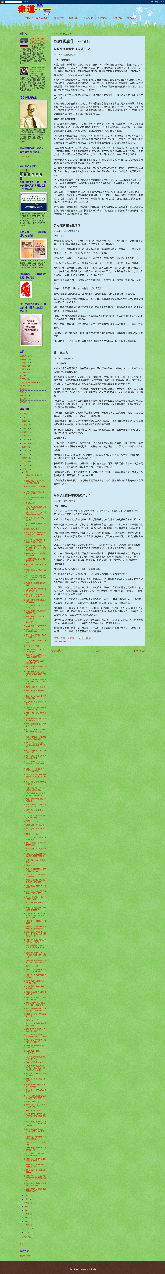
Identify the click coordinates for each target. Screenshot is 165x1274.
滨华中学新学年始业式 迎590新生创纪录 (34, 875)
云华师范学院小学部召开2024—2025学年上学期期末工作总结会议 (35, 1123)
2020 (24, 450)
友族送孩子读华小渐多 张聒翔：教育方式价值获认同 (34, 595)
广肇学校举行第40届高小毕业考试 (35, 524)
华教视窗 (62, 641)
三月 (26, 1199)
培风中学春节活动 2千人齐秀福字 (34, 1143)
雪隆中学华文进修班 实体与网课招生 (35, 1091)
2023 (24, 461)
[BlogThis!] (82, 638)
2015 (24, 432)
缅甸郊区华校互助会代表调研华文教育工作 (35, 1190)
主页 (98, 650)
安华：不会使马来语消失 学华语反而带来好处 (35, 757)
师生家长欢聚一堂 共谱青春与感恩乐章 (35, 829)
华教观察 (117, 18)
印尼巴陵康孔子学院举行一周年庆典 (35, 886)
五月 (26, 1206)
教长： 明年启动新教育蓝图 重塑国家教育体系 (34, 661)
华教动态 (103, 18)
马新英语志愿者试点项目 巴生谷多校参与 (35, 617)
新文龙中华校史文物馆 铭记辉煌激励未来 (35, 987)
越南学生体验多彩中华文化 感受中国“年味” (35, 1149)
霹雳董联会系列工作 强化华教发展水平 (35, 993)
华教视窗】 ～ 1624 (31, 865)
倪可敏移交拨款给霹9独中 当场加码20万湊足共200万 (34, 794)
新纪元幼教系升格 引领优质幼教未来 (35, 703)
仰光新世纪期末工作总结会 (34, 825)
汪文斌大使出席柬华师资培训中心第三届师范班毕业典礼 (35, 855)
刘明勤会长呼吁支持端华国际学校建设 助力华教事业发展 (35, 763)
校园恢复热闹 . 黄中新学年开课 (34, 476)
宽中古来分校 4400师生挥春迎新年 (35, 714)
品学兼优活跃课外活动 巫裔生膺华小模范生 (35, 493)
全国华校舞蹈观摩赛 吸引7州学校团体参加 (34, 1085)
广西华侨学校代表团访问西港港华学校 (35, 725)
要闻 (21, 392)
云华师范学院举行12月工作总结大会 (35, 487)
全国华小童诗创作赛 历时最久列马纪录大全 (35, 636)
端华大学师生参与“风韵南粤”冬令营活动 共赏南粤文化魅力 (35, 731)
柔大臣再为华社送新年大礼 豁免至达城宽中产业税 (35, 970)
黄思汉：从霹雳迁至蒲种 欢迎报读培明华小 (35, 805)
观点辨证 (73, 18)
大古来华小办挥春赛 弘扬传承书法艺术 (35, 800)
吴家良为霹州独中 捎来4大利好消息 (34, 811)
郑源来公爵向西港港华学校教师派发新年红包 (35, 1160)
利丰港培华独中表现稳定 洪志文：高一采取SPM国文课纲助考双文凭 (35, 934)
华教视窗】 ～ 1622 (31, 821)
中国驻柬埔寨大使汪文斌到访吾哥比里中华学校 (35, 1058)
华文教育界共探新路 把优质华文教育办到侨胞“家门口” (35, 892)
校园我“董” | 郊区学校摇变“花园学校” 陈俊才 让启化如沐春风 (35, 534)
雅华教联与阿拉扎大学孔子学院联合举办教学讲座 (35, 909)
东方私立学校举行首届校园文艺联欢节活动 (35, 612)
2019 (24, 447)
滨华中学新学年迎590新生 (33, 1062)
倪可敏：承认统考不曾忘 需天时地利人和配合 (35, 1041)
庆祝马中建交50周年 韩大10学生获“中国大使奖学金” (35, 1009)
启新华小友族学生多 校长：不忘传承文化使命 (35, 898)
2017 (24, 439)
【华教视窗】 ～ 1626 (32, 1020)
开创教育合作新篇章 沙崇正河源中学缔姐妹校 (35, 589)
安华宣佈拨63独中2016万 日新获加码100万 (35, 719)
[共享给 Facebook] (87, 638)
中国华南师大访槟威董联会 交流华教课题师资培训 (35, 656)
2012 (24, 421)
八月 (26, 1217)
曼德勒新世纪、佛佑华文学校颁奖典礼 (35, 1171)
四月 (26, 1203)
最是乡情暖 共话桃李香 (32, 646)
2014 (24, 428)
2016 (24, 436)
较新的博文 (57, 650)
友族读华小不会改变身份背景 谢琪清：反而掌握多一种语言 (35, 776)
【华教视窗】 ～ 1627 (32, 1110)
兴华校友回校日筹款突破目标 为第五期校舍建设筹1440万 (37, 69)
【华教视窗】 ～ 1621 (32, 622)
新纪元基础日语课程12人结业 (35, 626)
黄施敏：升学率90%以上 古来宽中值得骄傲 (35, 998)
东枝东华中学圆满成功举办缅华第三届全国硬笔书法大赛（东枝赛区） (35, 577)
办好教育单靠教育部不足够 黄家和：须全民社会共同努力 (35, 674)
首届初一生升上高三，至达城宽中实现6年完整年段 (35, 513)
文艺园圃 (23, 402)
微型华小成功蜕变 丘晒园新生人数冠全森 (35, 838)
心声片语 (23, 369)
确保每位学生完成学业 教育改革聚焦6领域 (35, 697)
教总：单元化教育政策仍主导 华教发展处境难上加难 (35, 541)
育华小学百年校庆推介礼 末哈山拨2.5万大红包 (35, 1184)
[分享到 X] (85, 638)
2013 (24, 425)
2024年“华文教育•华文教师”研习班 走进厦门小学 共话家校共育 (35, 681)
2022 (24, 458)
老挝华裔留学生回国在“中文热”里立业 (34, 1052)
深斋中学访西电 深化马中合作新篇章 (35, 565)
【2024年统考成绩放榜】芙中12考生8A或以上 (35, 870)
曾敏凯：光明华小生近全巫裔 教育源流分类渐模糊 (35, 738)
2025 (24, 469)
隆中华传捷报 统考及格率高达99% (35, 903)
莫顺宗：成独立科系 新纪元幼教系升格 (35, 783)
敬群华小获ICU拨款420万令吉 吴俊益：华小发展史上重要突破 (38, 41)
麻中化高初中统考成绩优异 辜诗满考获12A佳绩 (35, 941)
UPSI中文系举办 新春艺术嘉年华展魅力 (34, 560)
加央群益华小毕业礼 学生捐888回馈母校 (34, 650)
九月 (26, 1221)
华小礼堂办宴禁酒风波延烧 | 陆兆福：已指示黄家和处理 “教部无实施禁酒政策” (35, 1068)
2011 (24, 417)
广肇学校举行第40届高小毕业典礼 (35, 849)
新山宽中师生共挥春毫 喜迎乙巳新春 (35, 976)
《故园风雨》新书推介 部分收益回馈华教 (35, 1024)
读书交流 (59, 18)
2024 (24, 465)
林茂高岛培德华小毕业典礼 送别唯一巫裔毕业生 (35, 789)
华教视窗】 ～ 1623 (31, 834)
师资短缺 (23, 385)
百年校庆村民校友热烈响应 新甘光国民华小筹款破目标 (35, 961)
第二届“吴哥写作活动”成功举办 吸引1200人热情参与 (35, 1004)
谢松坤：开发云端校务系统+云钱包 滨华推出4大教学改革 (34, 745)
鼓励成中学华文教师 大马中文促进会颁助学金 (35, 708)
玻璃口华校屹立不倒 (31, 529)
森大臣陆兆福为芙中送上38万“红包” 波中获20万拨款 (35, 927)
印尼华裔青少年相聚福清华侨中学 (35, 584)
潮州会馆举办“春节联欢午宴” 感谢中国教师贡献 (35, 1154)
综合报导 (23, 372)
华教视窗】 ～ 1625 (31, 966)
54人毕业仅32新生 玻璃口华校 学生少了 (35, 1015)
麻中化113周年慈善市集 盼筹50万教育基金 (34, 1106)
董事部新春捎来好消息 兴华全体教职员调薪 (35, 982)
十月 (26, 1225)
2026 (24, 1237)
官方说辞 (88, 18)
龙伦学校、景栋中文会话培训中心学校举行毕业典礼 (35, 1097)
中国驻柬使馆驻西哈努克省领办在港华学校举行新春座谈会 (35, 1116)
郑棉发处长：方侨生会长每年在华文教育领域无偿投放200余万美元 (35, 915)
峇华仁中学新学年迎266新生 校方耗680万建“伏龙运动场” (35, 1131)
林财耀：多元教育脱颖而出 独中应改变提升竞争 (35, 508)
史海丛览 (23, 389)
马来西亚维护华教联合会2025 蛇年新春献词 (35, 1138)
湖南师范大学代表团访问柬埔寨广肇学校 (35, 1074)
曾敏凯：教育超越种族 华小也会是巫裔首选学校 (35, 691)
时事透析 (23, 366)
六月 (26, 1210)
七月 (26, 1214)
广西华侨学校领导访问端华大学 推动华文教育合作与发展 (35, 947)
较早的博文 (139, 650)
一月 (26, 472)
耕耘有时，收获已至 (31, 1101)
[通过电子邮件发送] (80, 638)
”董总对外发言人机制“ (37, 18)
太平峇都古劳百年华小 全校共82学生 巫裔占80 (35, 751)
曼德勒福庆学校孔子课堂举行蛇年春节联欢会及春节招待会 (35, 1178)
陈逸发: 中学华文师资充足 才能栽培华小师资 (34, 1030)
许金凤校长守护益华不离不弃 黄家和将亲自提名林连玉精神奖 (35, 955)
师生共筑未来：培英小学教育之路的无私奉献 (35, 816)
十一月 (27, 1229)
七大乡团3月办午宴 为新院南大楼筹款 (34, 554)
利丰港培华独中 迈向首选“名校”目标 (34, 861)
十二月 (27, 1232)
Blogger (86, 1269)
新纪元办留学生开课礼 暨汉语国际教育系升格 (35, 1165)
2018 (24, 443)
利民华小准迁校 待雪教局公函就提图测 (35, 498)
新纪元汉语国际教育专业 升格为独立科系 (35, 606)
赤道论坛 (25, 156)
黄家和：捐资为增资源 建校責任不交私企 (35, 667)
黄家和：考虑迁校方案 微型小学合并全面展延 (35, 630)
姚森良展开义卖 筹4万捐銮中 (34, 687)
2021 (24, 454)
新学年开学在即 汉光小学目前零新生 (35, 519)
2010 (24, 413)
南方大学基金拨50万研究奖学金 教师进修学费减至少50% (35, 1035)
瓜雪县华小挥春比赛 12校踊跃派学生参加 (35, 601)
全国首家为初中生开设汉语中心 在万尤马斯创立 (35, 770)
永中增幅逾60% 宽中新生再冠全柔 (35, 571)
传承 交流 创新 (29, 503)
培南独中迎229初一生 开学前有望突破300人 (34, 844)
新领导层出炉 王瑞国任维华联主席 (35, 641)
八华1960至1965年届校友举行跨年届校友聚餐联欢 (35, 881)
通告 (21, 376)
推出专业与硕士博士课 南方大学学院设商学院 (35, 1046)
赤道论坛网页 (25, 1255)
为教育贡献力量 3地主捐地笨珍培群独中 (34, 1080)
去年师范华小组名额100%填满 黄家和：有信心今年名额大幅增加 (35, 548)
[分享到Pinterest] (89, 638)
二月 (26, 1195)
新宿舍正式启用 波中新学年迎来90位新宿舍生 (35, 482)
